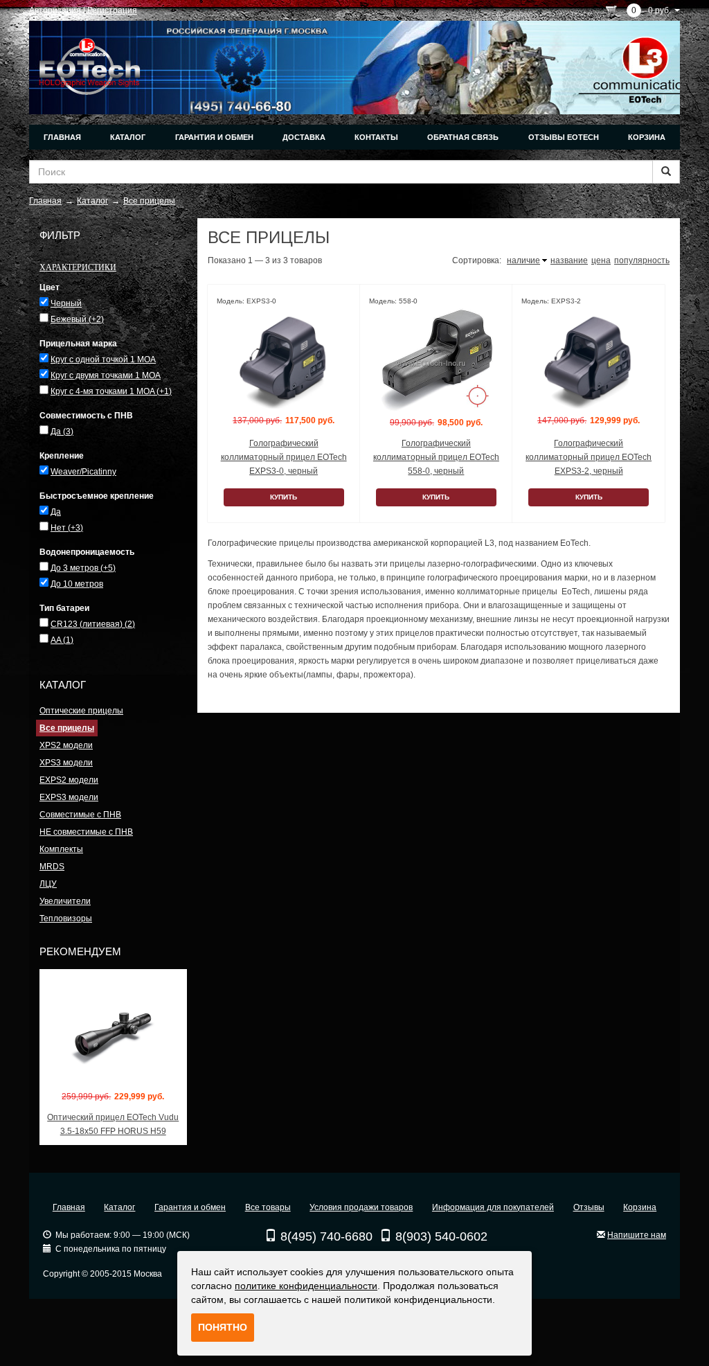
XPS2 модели (66, 745)
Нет (67, 528)
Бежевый (77, 319)
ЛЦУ (48, 884)
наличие (523, 260)
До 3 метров (83, 568)
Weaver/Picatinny (83, 472)
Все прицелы (66, 728)
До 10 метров (77, 584)
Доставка (303, 137)
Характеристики (77, 266)
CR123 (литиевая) (93, 624)
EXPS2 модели (68, 780)
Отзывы (588, 1207)
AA (62, 640)
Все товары (268, 1207)
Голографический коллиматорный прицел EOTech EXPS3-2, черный (589, 457)
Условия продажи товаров (361, 1207)
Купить (283, 497)
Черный (66, 303)
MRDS (51, 866)
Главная (62, 137)
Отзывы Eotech (563, 137)
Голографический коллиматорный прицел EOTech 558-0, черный (436, 457)
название (569, 260)
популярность (642, 260)
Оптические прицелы (81, 711)
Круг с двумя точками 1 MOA (106, 375)
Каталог (127, 137)
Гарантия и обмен (214, 137)
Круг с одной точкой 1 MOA (103, 359)
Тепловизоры (65, 918)
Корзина (646, 137)
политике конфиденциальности (306, 1285)
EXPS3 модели (68, 797)
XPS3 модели (66, 763)
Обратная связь (463, 137)
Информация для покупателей (493, 1207)
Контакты (376, 137)
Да (62, 431)
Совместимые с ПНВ (80, 814)
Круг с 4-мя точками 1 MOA (111, 391)
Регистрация (112, 10)
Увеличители (65, 901)
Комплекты (61, 849)
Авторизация (55, 10)
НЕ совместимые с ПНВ (86, 832)
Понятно (222, 1327)
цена (601, 260)
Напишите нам (636, 1235)
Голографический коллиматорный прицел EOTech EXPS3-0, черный (284, 457)
